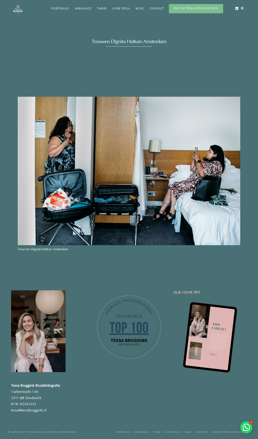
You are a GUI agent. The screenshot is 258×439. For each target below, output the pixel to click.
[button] (246, 427)
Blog (140, 8)
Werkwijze (83, 8)
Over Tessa (121, 8)
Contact (157, 8)
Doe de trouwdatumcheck (196, 8)
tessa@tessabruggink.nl (29, 410)
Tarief (102, 8)
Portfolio (60, 8)
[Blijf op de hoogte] (236, 8)
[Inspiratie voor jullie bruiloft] (242, 8)
